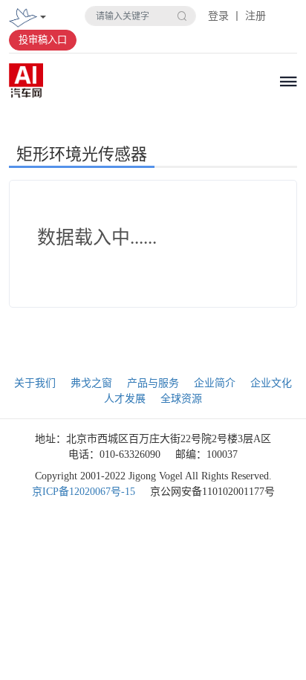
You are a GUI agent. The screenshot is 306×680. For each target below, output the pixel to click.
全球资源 (181, 398)
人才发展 (125, 398)
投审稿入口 (43, 39)
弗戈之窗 (91, 383)
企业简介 (214, 383)
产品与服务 (153, 383)
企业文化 (271, 383)
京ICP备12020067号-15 (83, 491)
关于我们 (35, 383)
